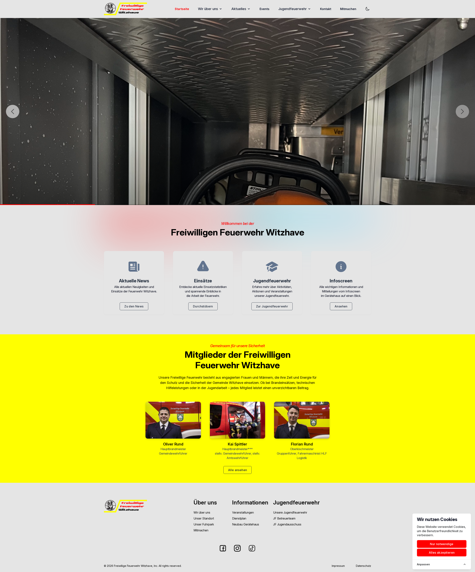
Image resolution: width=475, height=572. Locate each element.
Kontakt (325, 9)
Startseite (182, 9)
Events (264, 9)
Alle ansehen (237, 470)
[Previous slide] (12, 111)
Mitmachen (348, 9)
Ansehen (341, 306)
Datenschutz (363, 565)
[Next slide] (462, 111)
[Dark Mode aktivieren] (367, 9)
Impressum (338, 565)
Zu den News (133, 306)
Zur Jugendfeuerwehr (272, 306)
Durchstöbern (203, 306)
